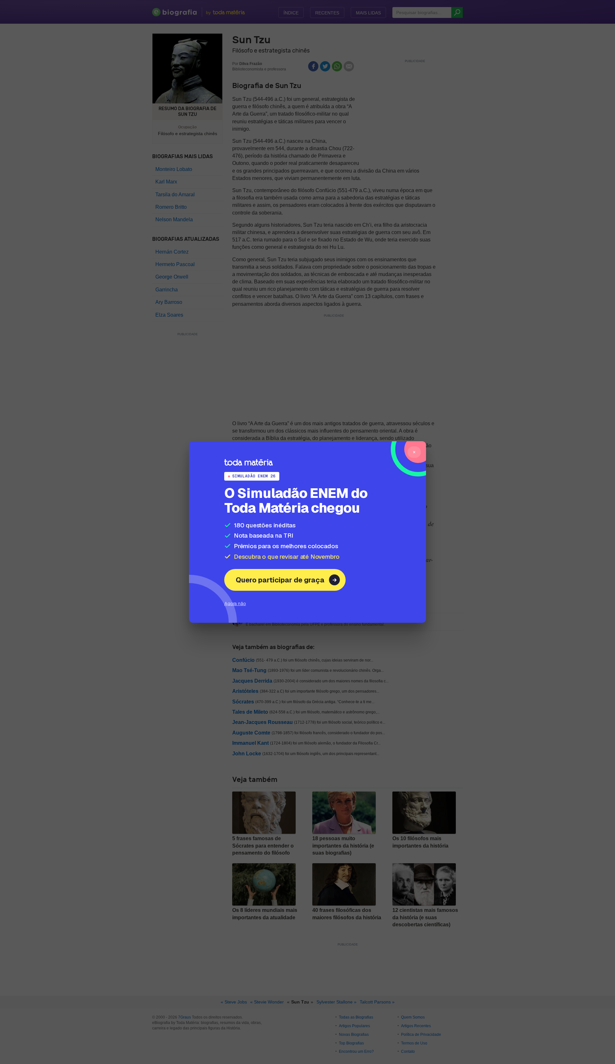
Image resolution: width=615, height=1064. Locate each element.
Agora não (235, 603)
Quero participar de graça (280, 579)
